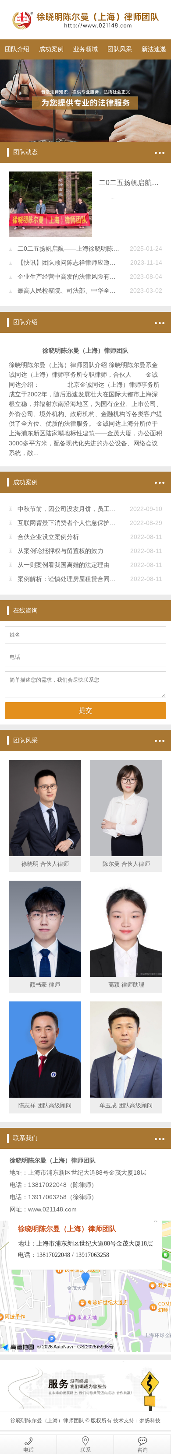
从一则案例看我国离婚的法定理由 (64, 564)
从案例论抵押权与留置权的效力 (60, 550)
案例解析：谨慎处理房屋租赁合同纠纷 (70, 578)
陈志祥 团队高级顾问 (44, 1105)
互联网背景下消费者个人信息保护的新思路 (76, 522)
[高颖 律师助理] (126, 929)
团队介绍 (17, 49)
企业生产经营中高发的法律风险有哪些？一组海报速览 (91, 276)
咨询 (142, 1450)
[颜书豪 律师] (45, 929)
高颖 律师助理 (126, 984)
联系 (85, 1450)
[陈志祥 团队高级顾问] (45, 1049)
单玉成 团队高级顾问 (126, 1105)
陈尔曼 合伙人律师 (126, 864)
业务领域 (85, 49)
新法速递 (154, 49)
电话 (28, 1450)
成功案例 (51, 49)
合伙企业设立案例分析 (48, 536)
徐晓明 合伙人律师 (45, 864)
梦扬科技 (149, 1421)
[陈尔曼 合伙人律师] (126, 808)
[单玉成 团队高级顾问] (126, 1049)
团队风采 (119, 49)
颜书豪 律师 (45, 984)
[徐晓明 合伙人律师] (45, 808)
